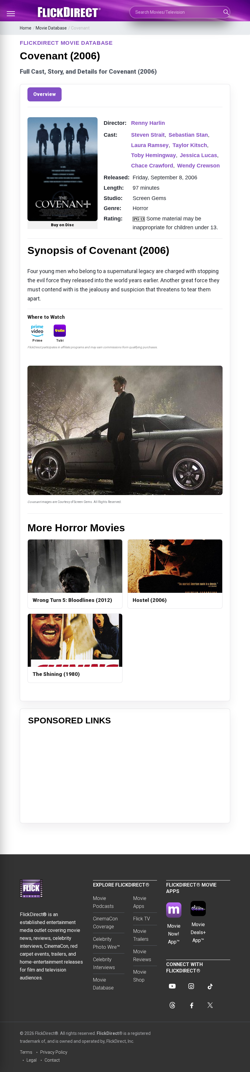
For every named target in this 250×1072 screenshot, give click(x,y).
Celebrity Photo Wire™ (106, 943)
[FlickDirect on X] (210, 1005)
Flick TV (141, 919)
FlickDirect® (110, 1033)
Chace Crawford (152, 166)
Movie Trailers (140, 935)
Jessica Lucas (198, 155)
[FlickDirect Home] (70, 12)
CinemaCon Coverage (105, 923)
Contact (52, 1060)
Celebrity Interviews (104, 963)
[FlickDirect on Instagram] (191, 986)
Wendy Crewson (198, 166)
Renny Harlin (148, 123)
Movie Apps (139, 902)
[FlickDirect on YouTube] (172, 986)
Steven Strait (148, 135)
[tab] (44, 94)
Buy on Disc (62, 225)
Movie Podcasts (103, 902)
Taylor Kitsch (190, 145)
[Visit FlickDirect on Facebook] (191, 1005)
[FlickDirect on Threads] (172, 1005)
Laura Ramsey (150, 145)
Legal (32, 1060)
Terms (26, 1052)
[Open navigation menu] (11, 14)
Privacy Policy (53, 1052)
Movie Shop (139, 976)
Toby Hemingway (153, 155)
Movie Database (51, 28)
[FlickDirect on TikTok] (210, 986)
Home (25, 28)
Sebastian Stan (188, 135)
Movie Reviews (142, 955)
